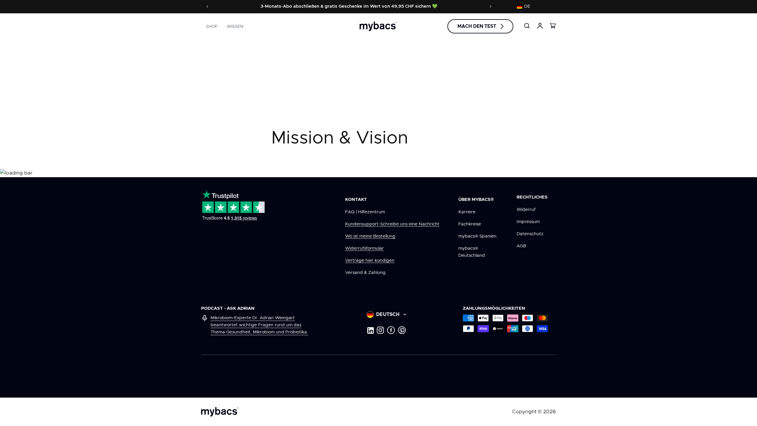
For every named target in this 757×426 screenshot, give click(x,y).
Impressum (528, 222)
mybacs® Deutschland (471, 252)
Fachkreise (469, 224)
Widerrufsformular (364, 248)
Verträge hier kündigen (369, 260)
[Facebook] (391, 330)
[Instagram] (380, 330)
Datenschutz (530, 234)
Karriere (466, 212)
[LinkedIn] (370, 330)
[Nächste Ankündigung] (490, 6)
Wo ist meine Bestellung (370, 236)
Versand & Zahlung (365, 272)
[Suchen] (526, 25)
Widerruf (526, 209)
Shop (211, 27)
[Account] (539, 25)
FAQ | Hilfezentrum (365, 212)
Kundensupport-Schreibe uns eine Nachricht (392, 224)
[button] (526, 6)
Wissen (235, 27)
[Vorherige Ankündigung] (207, 6)
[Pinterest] (402, 330)
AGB (521, 246)
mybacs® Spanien (477, 236)
